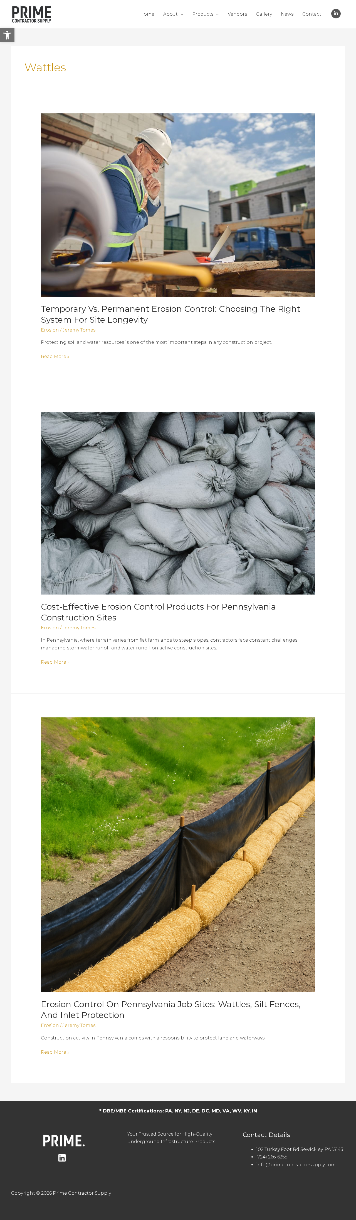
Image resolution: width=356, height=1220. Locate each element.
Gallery (264, 14)
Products (202, 14)
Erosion (50, 330)
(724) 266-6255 (271, 1157)
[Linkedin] (62, 1158)
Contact (311, 14)
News (287, 14)
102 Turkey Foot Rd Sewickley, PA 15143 (299, 1149)
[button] (7, 35)
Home (147, 14)
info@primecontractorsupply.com (296, 1164)
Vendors (237, 14)
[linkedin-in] (336, 13)
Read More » (55, 357)
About (170, 14)
